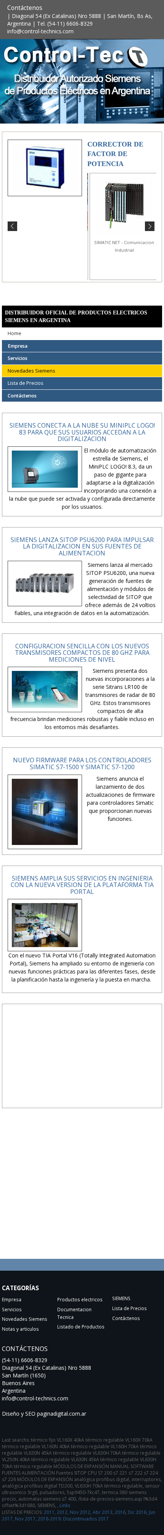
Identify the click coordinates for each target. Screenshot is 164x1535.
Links (64, 1505)
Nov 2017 (25, 1518)
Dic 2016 (137, 1512)
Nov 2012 (80, 1512)
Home (14, 333)
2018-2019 (49, 1518)
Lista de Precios (25, 383)
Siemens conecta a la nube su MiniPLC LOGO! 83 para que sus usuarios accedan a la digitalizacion (82, 432)
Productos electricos (80, 1299)
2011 (49, 1512)
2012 (62, 1512)
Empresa (17, 346)
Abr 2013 (103, 1512)
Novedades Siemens (31, 371)
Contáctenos (24, 8)
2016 (120, 1512)
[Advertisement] (82, 1062)
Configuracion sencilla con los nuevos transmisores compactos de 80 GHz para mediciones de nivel (82, 653)
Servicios (17, 358)
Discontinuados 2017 (86, 1518)
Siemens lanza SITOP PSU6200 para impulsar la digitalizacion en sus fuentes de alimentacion (82, 546)
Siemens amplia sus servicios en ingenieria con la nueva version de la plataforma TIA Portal (82, 885)
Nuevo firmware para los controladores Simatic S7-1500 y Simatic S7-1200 (82, 763)
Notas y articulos (20, 1329)
